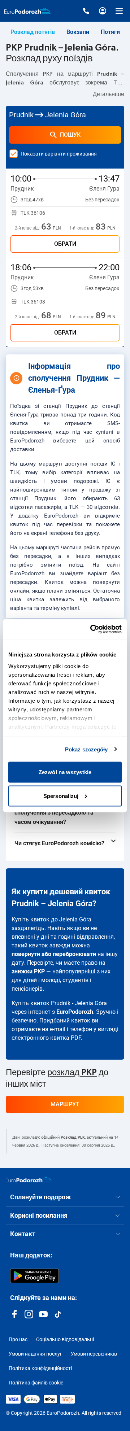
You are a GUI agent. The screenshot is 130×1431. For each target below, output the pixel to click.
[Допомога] (86, 10)
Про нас (18, 1339)
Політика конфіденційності (40, 1368)
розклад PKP (72, 1072)
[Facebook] (14, 1314)
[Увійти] (102, 10)
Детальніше (108, 94)
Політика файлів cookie (36, 1383)
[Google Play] (34, 1276)
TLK (118, 83)
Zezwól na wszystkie (65, 772)
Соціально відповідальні (65, 1339)
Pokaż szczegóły (86, 749)
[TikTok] (57, 1314)
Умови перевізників (94, 1354)
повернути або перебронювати (54, 954)
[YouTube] (43, 1314)
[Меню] (119, 10)
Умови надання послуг (35, 1354)
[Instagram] (29, 1314)
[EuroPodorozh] (29, 1179)
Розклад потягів (32, 32)
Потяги (110, 32)
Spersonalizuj (60, 796)
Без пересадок (102, 199)
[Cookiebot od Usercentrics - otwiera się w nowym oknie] (92, 629)
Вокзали (77, 32)
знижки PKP (28, 971)
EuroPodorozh (74, 1011)
